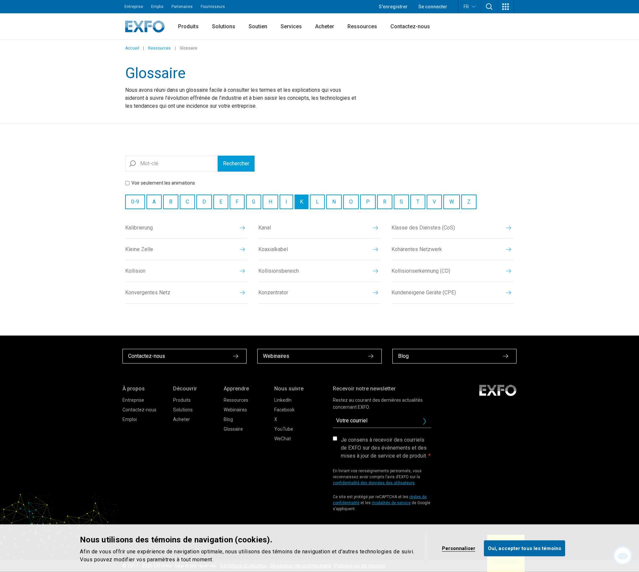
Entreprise (133, 6)
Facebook (284, 409)
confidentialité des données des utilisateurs (374, 483)
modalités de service (391, 502)
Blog (228, 419)
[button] (489, 6)
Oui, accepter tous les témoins (524, 548)
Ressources (362, 26)
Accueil (132, 48)
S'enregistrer (393, 6)
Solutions (223, 26)
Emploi (157, 6)
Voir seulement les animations (163, 183)
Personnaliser (458, 548)
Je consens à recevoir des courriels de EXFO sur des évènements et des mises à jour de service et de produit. (384, 448)
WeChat (282, 438)
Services (291, 26)
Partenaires (182, 6)
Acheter (324, 26)
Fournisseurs (213, 6)
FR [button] (466, 6)
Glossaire (233, 429)
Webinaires (235, 409)
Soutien (258, 26)
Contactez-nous (410, 26)
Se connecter (432, 6)
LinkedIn (283, 400)
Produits (188, 26)
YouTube (283, 429)
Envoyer (424, 421)
